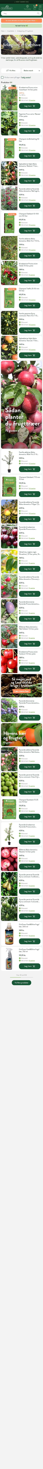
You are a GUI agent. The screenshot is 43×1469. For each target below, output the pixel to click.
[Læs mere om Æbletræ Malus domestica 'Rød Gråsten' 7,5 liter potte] (9, 636)
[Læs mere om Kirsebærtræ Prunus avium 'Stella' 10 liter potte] (9, 273)
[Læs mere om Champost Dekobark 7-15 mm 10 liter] (9, 487)
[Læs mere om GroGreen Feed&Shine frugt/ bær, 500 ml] (9, 934)
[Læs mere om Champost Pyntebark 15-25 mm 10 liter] (9, 809)
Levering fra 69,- (22, 2)
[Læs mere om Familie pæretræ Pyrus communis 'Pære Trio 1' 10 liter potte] (9, 323)
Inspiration (10, 31)
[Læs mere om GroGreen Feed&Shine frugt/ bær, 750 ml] (9, 959)
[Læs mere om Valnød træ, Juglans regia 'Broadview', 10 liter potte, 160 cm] (9, 561)
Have (2, 31)
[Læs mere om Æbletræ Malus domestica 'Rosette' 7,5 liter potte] (9, 859)
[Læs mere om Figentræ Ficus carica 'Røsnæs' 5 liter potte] (9, 123)
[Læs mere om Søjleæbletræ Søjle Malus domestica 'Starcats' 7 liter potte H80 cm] (9, 348)
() (26, 77)
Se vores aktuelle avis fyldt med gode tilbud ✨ (21, 21)
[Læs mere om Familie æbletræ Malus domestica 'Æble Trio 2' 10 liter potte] (9, 462)
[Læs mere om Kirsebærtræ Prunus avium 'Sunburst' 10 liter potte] (9, 661)
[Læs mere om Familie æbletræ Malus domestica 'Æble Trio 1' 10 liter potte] (9, 248)
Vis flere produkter (21, 982)
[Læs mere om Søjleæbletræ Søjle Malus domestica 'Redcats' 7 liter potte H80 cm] (9, 173)
